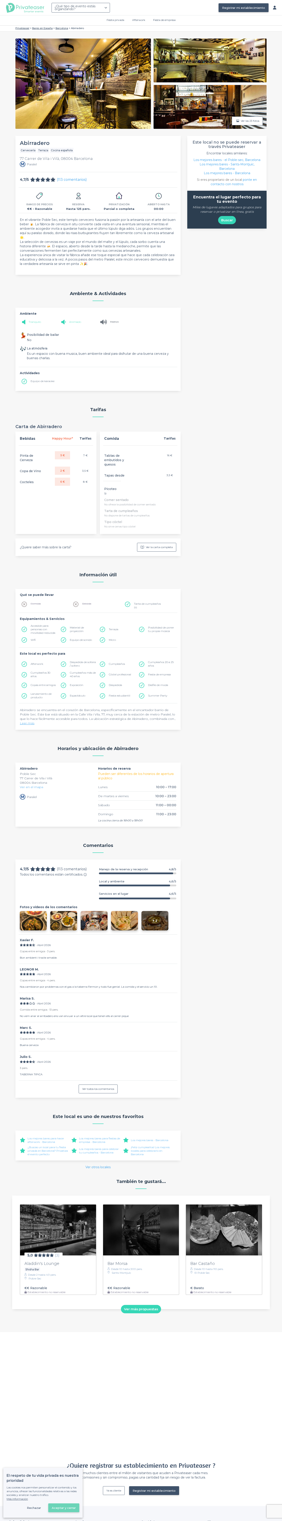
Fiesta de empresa (164, 20)
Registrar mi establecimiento (243, 7)
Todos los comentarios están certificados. (51, 874)
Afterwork (138, 20)
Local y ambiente (137, 881)
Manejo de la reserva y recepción (137, 869)
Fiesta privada (115, 20)
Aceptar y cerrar (64, 1508)
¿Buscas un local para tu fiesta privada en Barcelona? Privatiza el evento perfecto (48, 1151)
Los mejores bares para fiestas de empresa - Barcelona (99, 1140)
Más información (17, 1499)
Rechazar (34, 1508)
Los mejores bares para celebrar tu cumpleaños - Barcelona (99, 1150)
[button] (33, 920)
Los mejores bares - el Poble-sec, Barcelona (226, 160)
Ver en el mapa (31, 787)
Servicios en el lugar (137, 893)
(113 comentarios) (72, 179)
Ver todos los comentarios (98, 1088)
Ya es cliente (113, 1490)
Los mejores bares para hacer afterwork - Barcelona (46, 1140)
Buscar (227, 220)
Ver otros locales (98, 1167)
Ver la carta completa (159, 547)
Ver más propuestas (141, 1309)
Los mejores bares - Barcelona (149, 1140)
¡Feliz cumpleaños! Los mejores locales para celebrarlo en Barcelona (150, 1151)
